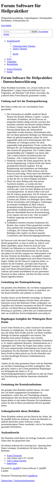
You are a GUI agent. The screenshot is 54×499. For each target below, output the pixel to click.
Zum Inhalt (6, 25)
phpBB (16, 468)
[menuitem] (24, 46)
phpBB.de (32, 475)
